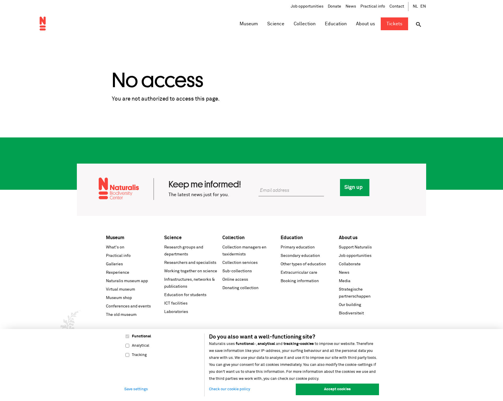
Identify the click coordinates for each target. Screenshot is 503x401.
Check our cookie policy (229, 389)
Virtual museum (120, 289)
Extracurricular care (299, 273)
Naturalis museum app (127, 281)
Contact (396, 6)
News (351, 6)
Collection (233, 237)
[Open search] (418, 24)
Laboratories (176, 312)
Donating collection (240, 288)
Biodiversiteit (351, 313)
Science (173, 237)
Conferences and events (128, 306)
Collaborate (350, 264)
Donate (334, 6)
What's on (115, 247)
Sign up (353, 187)
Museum (115, 237)
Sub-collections (237, 271)
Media (344, 281)
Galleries (114, 264)
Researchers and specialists (190, 263)
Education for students (185, 295)
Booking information (300, 281)
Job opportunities (307, 6)
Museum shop (119, 298)
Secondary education (300, 256)
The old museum (121, 315)
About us (348, 237)
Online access (235, 280)
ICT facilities (175, 303)
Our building (350, 305)
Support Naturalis (355, 247)
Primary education (298, 247)
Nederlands (416, 6)
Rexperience (117, 273)
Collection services (240, 263)
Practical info (372, 6)
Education (292, 237)
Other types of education (303, 264)
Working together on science (190, 271)
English (423, 6)
